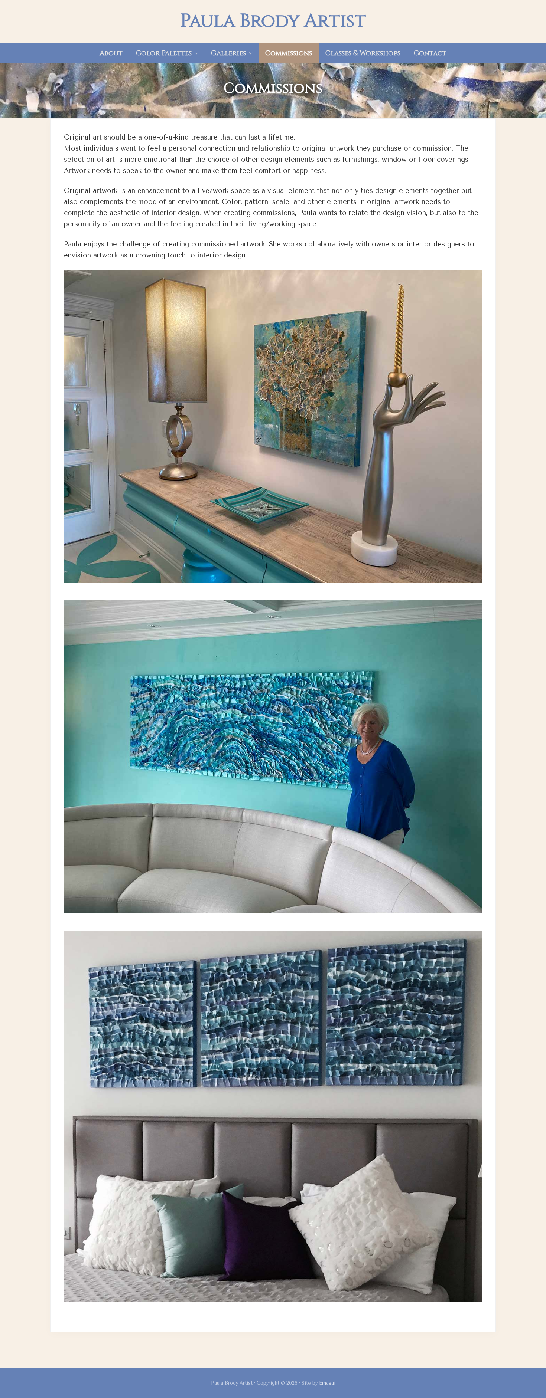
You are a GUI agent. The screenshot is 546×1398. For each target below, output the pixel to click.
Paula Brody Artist (273, 21)
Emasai (327, 1383)
